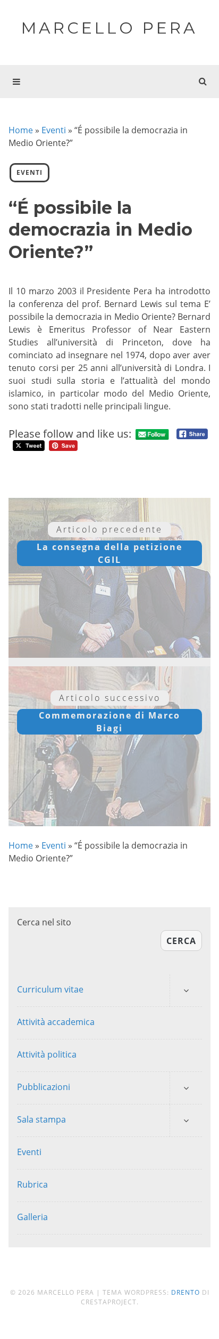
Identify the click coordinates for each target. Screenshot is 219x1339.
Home (21, 130)
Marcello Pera (109, 28)
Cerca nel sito (44, 922)
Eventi (53, 130)
